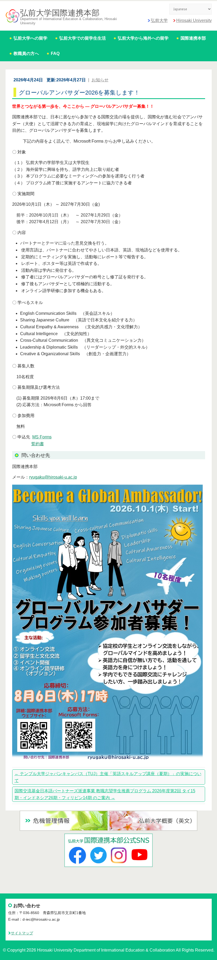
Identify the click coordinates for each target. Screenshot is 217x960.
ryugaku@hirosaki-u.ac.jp (53, 477)
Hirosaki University (194, 20)
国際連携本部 (193, 38)
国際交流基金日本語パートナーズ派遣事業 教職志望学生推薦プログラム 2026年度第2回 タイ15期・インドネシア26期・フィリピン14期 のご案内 (105, 794)
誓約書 (37, 444)
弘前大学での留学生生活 (82, 38)
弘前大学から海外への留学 (143, 38)
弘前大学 (159, 20)
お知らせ (100, 80)
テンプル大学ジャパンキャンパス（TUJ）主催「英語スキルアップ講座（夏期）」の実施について (108, 777)
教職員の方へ (26, 53)
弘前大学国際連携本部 (60, 13)
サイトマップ (22, 933)
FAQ (55, 53)
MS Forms (42, 437)
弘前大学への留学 (30, 38)
